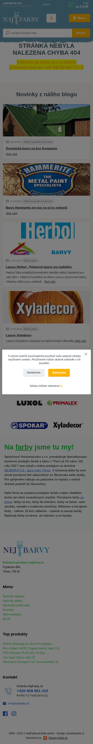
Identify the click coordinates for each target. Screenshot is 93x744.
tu (62, 385)
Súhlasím (59, 372)
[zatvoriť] (86, 354)
